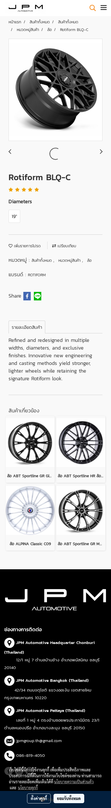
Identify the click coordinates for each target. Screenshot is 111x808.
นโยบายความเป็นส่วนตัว (74, 781)
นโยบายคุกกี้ (28, 787)
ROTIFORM (37, 275)
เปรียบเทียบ (66, 246)
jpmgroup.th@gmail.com (39, 740)
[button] (90, 8)
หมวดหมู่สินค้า (70, 260)
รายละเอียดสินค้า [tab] (27, 327)
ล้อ (89, 260)
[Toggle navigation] (103, 8)
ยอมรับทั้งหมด (69, 798)
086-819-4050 (30, 755)
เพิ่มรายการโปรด (27, 246)
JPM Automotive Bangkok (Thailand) (52, 680)
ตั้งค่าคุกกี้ (39, 798)
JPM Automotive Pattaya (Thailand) (50, 710)
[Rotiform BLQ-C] (55, 90)
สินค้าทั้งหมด (42, 260)
